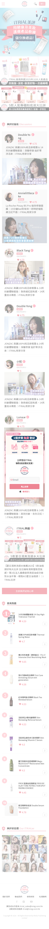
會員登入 (26, 491)
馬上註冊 (24, 486)
